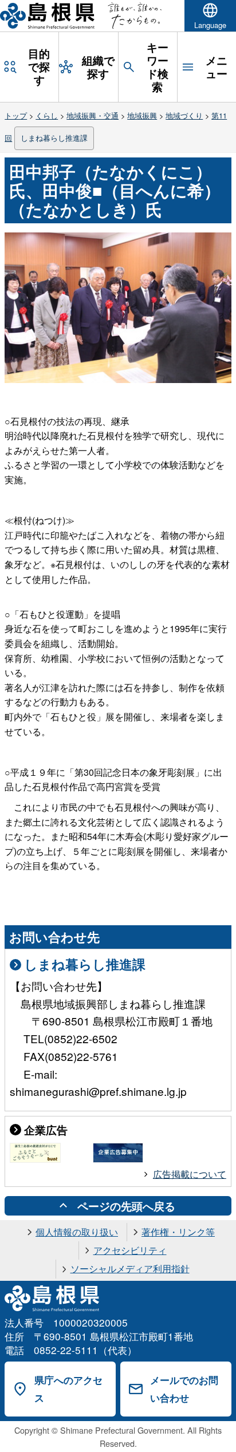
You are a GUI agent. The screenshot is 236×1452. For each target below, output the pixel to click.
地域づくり (184, 115)
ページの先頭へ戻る (126, 1206)
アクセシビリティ (130, 1250)
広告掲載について (189, 1174)
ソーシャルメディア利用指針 (130, 1268)
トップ (16, 115)
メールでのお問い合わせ (184, 1388)
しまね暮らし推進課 (54, 137)
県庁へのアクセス (68, 1388)
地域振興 (142, 115)
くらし (47, 115)
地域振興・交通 (92, 115)
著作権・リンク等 (178, 1231)
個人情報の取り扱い (77, 1231)
